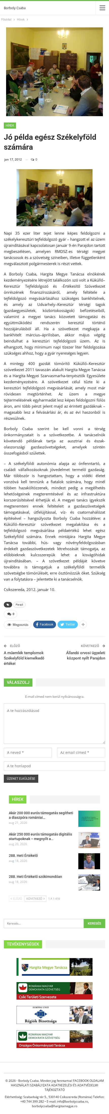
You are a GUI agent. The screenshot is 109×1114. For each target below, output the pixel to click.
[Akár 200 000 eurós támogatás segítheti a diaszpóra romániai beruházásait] (89, 819)
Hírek (10, 125)
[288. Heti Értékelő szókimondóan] (89, 882)
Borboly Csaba (15, 8)
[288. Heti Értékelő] (89, 861)
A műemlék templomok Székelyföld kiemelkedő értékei (24, 658)
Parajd (19, 604)
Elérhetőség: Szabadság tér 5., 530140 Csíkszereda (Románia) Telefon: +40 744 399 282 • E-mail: (54, 1099)
